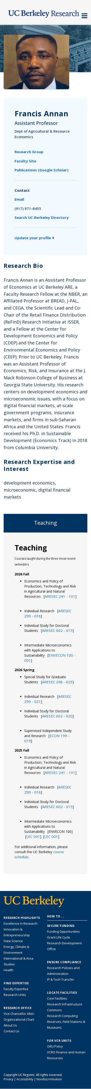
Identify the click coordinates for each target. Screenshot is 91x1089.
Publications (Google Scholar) (41, 169)
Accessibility (25, 1079)
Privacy (8, 1079)
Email (19, 199)
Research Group (29, 151)
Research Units (15, 995)
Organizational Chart (19, 1019)
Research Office (18, 1008)
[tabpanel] (45, 703)
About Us (10, 1025)
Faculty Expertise (16, 989)
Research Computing (62, 1016)
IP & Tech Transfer (60, 979)
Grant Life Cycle (58, 937)
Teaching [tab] (45, 522)
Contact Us (11, 1031)
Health (8, 970)
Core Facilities (57, 998)
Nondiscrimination (49, 1079)
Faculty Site (25, 161)
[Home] (45, 12)
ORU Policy (55, 1046)
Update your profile (33, 237)
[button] (60, 596)
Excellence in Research (20, 923)
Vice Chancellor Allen (19, 1013)
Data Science (13, 941)
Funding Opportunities (63, 931)
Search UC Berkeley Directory (42, 217)
